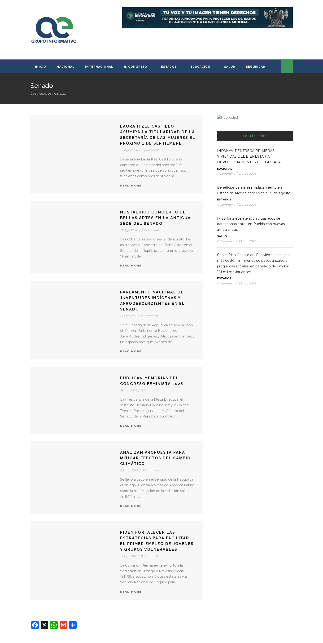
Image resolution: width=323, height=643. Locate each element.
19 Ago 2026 (128, 556)
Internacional (99, 66)
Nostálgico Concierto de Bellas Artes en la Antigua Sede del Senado (155, 218)
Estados (169, 66)
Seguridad (255, 66)
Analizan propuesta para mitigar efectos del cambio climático (155, 458)
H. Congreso (135, 66)
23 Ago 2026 (129, 150)
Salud (229, 66)
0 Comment (150, 150)
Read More (131, 185)
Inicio (40, 66)
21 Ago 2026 (128, 316)
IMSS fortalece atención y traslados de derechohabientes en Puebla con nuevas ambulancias (251, 224)
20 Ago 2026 (129, 470)
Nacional (65, 66)
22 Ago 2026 (129, 230)
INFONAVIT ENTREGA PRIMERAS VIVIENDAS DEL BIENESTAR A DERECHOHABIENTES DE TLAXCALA (249, 156)
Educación (200, 66)
